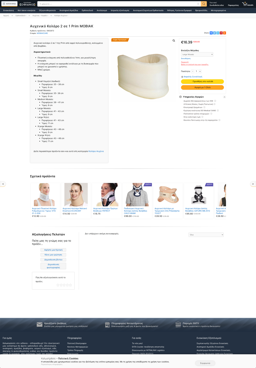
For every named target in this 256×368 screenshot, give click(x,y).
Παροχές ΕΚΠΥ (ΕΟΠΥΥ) (142, 354)
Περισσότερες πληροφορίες (51, 364)
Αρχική (6, 16)
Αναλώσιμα (102, 10)
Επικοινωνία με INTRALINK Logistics (148, 350)
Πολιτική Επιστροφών (77, 343)
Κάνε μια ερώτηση (53, 254)
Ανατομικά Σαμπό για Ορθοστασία (148, 10)
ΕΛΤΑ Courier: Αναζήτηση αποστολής (148, 347)
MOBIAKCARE (42, 33)
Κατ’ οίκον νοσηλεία (26, 10)
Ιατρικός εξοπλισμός (120, 10)
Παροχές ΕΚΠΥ (191, 323)
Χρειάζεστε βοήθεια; (55, 323)
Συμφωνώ (205, 363)
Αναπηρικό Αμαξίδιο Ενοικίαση (210, 347)
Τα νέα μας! (137, 343)
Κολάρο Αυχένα (96, 151)
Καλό (67, 285)
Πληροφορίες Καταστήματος (127, 323)
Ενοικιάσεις (8, 10)
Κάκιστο (57, 285)
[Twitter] (214, 32)
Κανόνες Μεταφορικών (77, 347)
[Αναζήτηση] (204, 4)
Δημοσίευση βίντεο (53, 259)
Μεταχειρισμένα (218, 10)
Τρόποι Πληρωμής (75, 350)
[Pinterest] (221, 32)
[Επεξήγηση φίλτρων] (215, 101)
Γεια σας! (217, 3)
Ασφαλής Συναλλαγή (193, 77)
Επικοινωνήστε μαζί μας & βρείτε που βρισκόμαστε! (134, 326)
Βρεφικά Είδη (201, 10)
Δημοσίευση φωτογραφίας (53, 266)
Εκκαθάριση (186, 58)
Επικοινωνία (72, 354)
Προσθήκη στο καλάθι (203, 81)
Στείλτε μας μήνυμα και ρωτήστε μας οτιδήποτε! (66, 326)
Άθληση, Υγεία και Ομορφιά (179, 10)
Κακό (61, 285)
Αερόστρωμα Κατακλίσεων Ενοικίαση (213, 350)
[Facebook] (211, 32)
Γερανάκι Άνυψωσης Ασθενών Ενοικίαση (215, 354)
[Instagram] (217, 32)
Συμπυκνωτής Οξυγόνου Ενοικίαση (212, 343)
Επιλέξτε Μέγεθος (190, 50)
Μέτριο (64, 285)
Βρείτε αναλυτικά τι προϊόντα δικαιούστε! (201, 326)
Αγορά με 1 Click (203, 87)
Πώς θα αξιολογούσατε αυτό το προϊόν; (51, 279)
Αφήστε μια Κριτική (53, 250)
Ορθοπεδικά (87, 10)
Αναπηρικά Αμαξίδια (68, 10)
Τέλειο (70, 285)
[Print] (224, 32)
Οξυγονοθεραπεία (47, 10)
